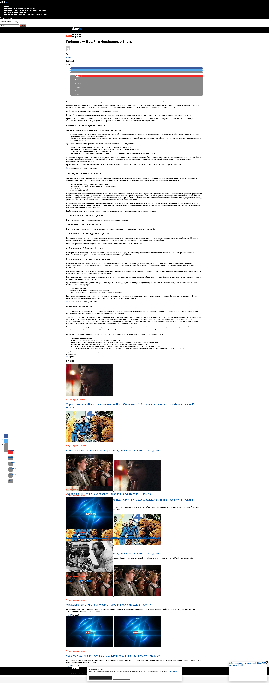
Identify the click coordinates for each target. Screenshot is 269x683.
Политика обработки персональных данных (25, 10)
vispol (68, 57)
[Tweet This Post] (136, 70)
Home (6, 6)
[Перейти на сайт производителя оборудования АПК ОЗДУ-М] (248, 671)
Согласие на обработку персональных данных (26, 14)
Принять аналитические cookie (100, 678)
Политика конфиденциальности (19, 8)
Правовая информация (15, 12)
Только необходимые (121, 678)
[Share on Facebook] (136, 68)
